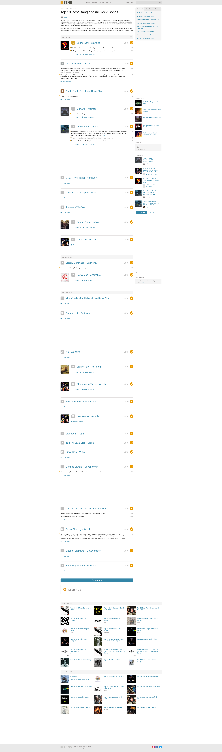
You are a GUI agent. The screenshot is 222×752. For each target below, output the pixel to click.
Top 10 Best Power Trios (112, 660)
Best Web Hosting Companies (145, 38)
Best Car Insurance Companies (146, 23)
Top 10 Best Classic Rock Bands (112, 629)
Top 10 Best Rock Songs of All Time (81, 629)
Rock (76, 8)
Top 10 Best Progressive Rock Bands (147, 629)
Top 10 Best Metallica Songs (80, 707)
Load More (97, 580)
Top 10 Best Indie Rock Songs (81, 660)
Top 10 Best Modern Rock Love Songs (79, 650)
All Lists (87, 2)
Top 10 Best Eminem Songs (146, 707)
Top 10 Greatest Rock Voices (147, 639)
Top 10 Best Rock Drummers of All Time (148, 609)
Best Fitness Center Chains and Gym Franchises (147, 27)
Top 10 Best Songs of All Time (114, 676)
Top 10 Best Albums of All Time (81, 687)
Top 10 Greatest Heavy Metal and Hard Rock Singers (114, 640)
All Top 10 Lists (64, 8)
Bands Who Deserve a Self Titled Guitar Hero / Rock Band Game (114, 651)
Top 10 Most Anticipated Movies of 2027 (148, 19)
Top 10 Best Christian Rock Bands (113, 619)
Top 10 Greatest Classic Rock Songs (147, 619)
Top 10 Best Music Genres (113, 707)
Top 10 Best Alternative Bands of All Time (114, 609)
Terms (75, 746)
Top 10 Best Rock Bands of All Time (81, 609)
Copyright (85, 746)
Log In (127, 2)
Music (71, 8)
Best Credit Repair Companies (145, 31)
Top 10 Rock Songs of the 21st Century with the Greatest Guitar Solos (148, 651)
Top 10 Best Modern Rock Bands (79, 619)
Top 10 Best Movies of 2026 (144, 13)
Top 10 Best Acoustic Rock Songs (146, 660)
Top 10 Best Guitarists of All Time (148, 687)
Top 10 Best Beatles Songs (80, 697)
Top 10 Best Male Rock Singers (79, 640)
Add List (101, 2)
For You (108, 2)
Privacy (80, 746)
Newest (94, 2)
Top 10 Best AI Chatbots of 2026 (146, 16)
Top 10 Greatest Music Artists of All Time (114, 687)
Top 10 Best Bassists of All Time (113, 698)
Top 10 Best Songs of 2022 (80, 679)
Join (132, 2)
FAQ (89, 746)
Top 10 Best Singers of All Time (148, 676)
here (143, 282)
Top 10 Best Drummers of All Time (147, 698)
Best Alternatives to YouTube (145, 35)
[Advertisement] (97, 162)
